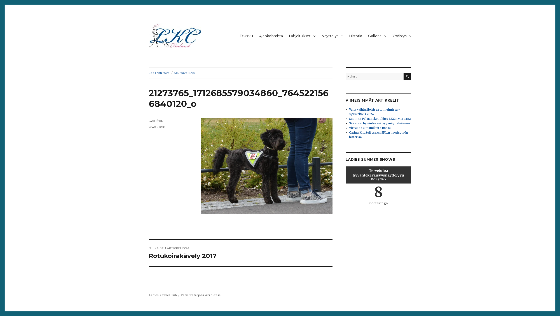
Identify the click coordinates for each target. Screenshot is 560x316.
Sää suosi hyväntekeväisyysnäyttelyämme (380, 123)
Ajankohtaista (271, 36)
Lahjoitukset (300, 36)
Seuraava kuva (184, 72)
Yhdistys (399, 36)
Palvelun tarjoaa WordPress (200, 295)
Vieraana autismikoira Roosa (370, 128)
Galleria (375, 36)
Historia (355, 36)
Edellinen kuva (159, 72)
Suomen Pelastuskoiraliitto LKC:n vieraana (380, 119)
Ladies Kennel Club (163, 295)
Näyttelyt (330, 36)
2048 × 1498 (157, 127)
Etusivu (246, 36)
